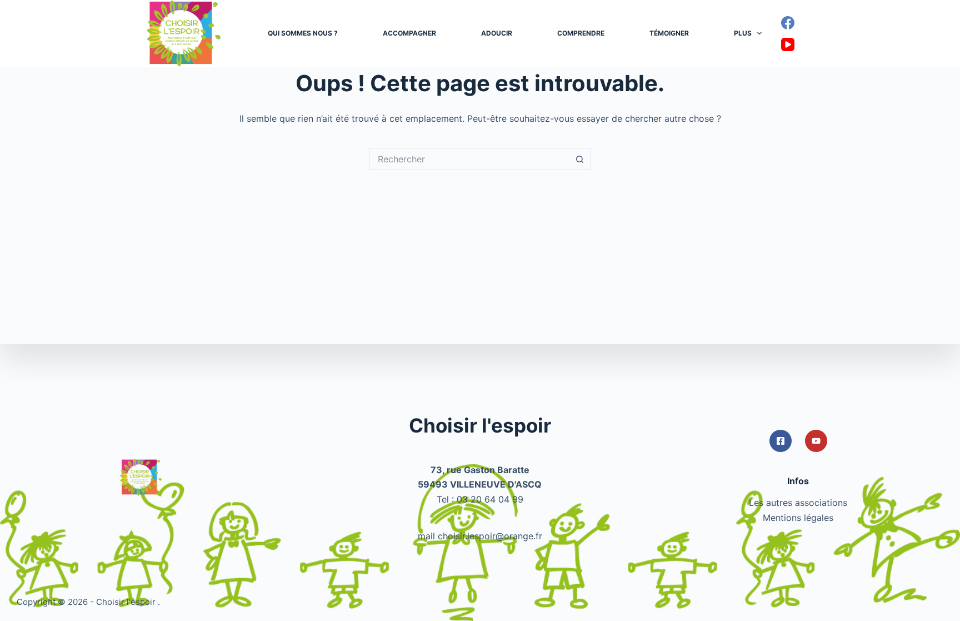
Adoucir (496, 33)
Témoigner (669, 33)
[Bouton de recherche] (580, 159)
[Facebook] (787, 22)
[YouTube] (787, 44)
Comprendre (580, 33)
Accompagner (409, 33)
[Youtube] (816, 441)
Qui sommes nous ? (303, 33)
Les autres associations (798, 502)
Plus (743, 33)
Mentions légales (798, 517)
